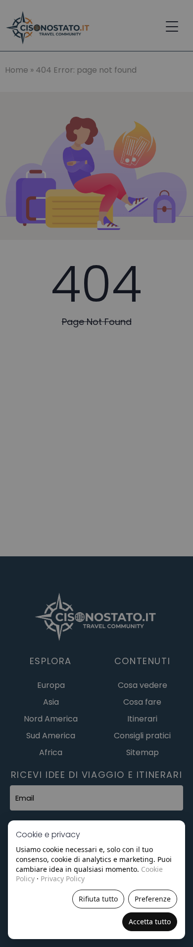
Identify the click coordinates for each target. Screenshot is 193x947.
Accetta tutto (150, 921)
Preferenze (153, 898)
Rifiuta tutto (98, 898)
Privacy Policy (63, 878)
